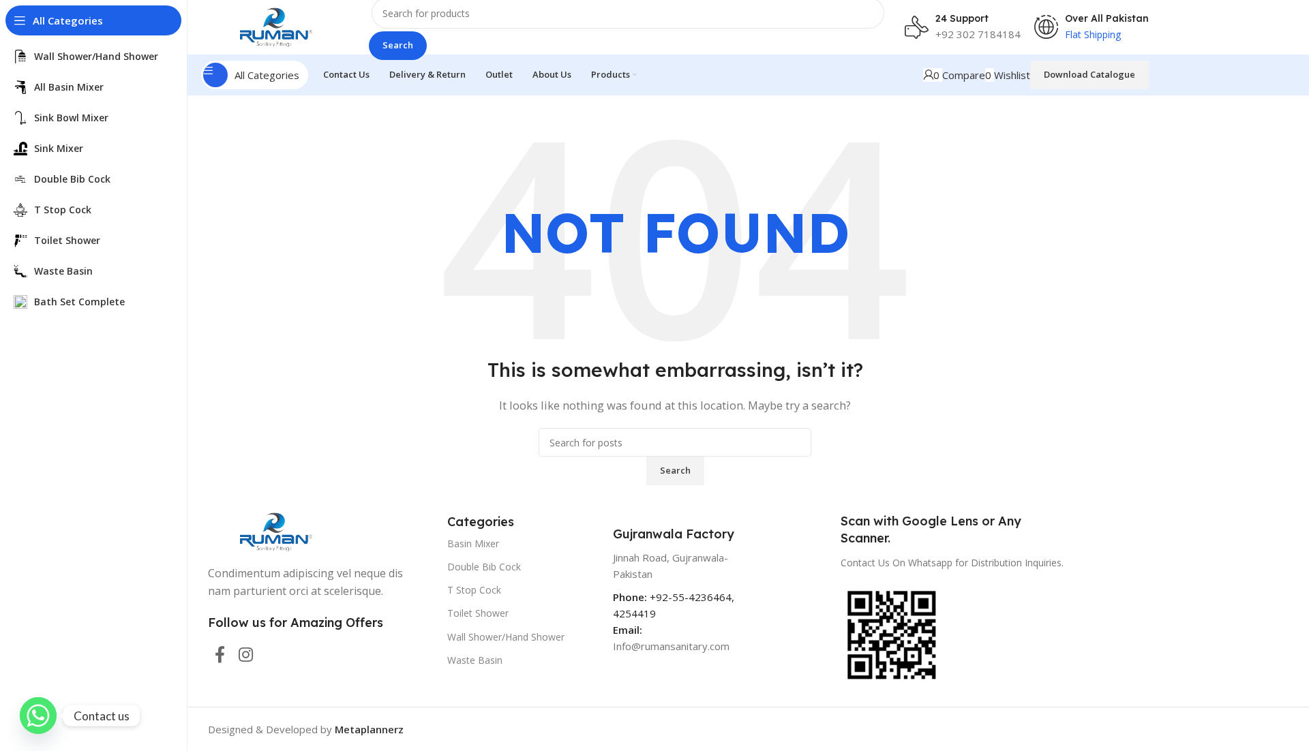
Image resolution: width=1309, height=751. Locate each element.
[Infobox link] (963, 27)
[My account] (928, 75)
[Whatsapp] (38, 715)
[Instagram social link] (246, 655)
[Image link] (276, 531)
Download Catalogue (1089, 74)
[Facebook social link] (220, 655)
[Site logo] (276, 26)
